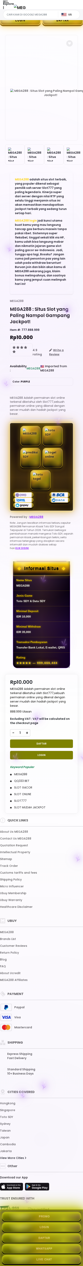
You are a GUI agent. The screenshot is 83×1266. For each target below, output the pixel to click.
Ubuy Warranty (11, 900)
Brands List (8, 939)
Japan (4, 1137)
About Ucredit (10, 973)
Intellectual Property (15, 852)
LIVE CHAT (44, 1259)
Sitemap (6, 859)
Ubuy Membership (13, 893)
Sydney (5, 1124)
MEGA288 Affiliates (14, 980)
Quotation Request (14, 845)
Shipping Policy (11, 879)
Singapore (7, 1110)
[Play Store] (37, 1188)
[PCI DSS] (9, 1209)
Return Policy (9, 953)
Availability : (18, 368)
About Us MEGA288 (14, 832)
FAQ (3, 966)
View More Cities (12, 1158)
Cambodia (8, 1144)
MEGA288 (22, 179)
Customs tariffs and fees (18, 873)
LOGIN (20, 20)
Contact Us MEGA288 (15, 839)
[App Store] (12, 1188)
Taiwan (5, 1131)
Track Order (9, 866)
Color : (21, 381)
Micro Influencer (12, 886)
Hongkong (7, 1103)
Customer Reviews (13, 946)
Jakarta (6, 1151)
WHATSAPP (44, 1248)
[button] (69, 43)
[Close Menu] (3, 8)
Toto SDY (6, 1117)
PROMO (44, 1216)
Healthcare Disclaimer (16, 907)
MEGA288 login (26, 221)
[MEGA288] (20, 7)
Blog (3, 959)
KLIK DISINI (22, 548)
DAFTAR (62, 20)
